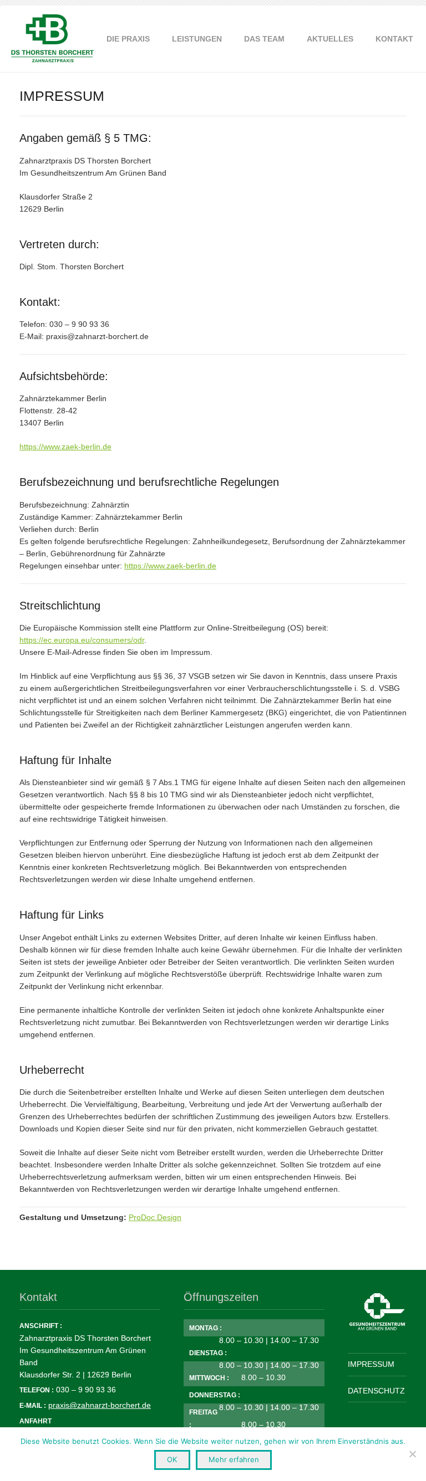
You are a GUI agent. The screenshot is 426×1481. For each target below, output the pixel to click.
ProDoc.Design (155, 1217)
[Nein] (412, 1453)
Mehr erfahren (234, 1459)
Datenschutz (376, 1390)
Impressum (371, 1364)
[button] (226, 39)
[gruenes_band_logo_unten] (377, 1312)
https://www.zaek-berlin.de (65, 446)
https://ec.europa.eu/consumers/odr (81, 640)
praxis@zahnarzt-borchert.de (99, 1405)
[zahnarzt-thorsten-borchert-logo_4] (52, 38)
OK (172, 1459)
